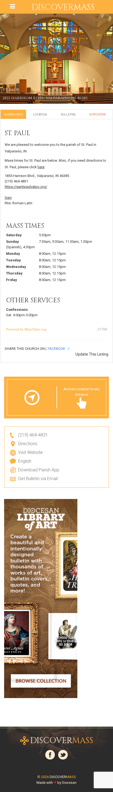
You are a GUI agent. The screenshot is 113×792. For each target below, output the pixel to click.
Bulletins (68, 114)
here (41, 167)
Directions (27, 443)
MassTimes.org (35, 329)
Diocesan (69, 783)
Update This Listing (91, 354)
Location (40, 114)
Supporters (97, 114)
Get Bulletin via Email (38, 478)
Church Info (13, 114)
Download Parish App (38, 469)
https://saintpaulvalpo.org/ (26, 187)
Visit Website (30, 452)
